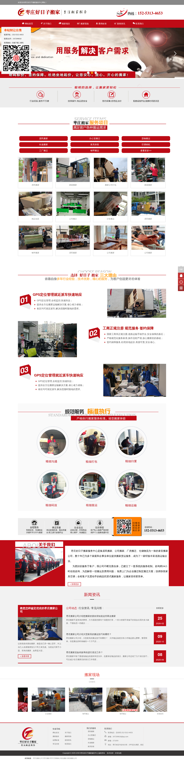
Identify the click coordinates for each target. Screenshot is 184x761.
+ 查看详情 (24, 656)
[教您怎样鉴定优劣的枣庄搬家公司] (40, 628)
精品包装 (35, 219)
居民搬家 (43, 138)
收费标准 (56, 740)
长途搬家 (43, 144)
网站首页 (29, 23)
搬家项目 (66, 23)
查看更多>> (145, 150)
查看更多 (160, 608)
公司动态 (71, 608)
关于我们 (47, 23)
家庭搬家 (73, 185)
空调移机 (146, 144)
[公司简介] (39, 581)
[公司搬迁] (73, 203)
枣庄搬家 (46, 758)
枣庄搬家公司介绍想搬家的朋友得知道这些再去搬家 (91, 616)
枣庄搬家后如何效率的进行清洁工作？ (84, 652)
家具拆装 (94, 144)
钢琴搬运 (94, 150)
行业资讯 (84, 608)
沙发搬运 (110, 219)
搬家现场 (85, 23)
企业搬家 (20, 714)
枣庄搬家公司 (38, 758)
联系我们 (140, 23)
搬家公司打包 (110, 185)
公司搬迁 (73, 219)
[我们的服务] (92, 134)
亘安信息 (118, 753)
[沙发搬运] (110, 203)
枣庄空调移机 (55, 758)
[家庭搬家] (73, 169)
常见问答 (96, 608)
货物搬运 (146, 138)
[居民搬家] (35, 169)
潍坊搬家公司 (72, 758)
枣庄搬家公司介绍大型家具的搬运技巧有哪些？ (88, 634)
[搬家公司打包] (110, 169)
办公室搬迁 (94, 138)
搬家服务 (56, 736)
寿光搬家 (63, 758)
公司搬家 (110, 253)
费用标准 (102, 23)
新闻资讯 (121, 23)
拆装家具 (132, 714)
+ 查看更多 (74, 584)
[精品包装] (35, 203)
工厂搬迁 (43, 150)
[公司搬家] (110, 237)
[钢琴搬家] (35, 237)
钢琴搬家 (35, 253)
